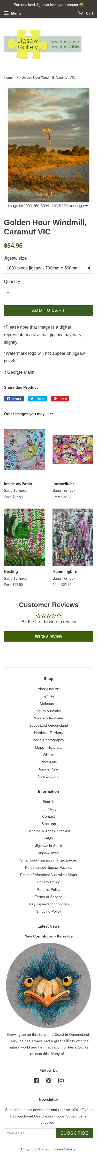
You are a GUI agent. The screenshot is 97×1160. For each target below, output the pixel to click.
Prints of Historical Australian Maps (48, 875)
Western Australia (48, 718)
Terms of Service (48, 897)
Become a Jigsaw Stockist (48, 831)
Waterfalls (49, 762)
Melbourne (48, 703)
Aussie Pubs (49, 769)
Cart (89, 13)
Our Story (48, 809)
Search (48, 802)
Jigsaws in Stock (48, 846)
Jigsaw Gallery (63, 1149)
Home (8, 77)
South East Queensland (48, 725)
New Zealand (48, 776)
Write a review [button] (48, 636)
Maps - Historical (48, 747)
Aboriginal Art (48, 689)
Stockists (48, 824)
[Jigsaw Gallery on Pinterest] (48, 1082)
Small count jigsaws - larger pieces (48, 860)
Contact (48, 816)
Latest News (49, 926)
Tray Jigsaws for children (48, 904)
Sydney (48, 696)
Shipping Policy (48, 911)
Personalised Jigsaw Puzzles (48, 867)
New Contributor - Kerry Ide (49, 936)
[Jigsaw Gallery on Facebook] (36, 1082)
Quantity (12, 281)
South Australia (48, 711)
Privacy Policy (48, 882)
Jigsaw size (15, 258)
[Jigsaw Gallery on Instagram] (61, 1082)
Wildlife (48, 755)
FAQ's (49, 838)
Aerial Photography (48, 740)
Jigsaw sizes (48, 853)
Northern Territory (48, 733)
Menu (15, 13)
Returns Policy (48, 889)
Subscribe (75, 1133)
